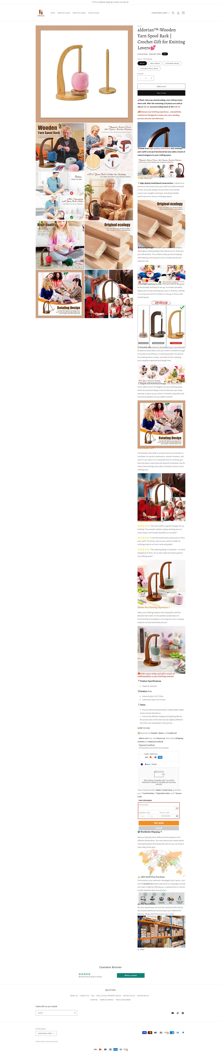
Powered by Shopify (52, 1041)
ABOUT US (74, 996)
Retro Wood (155, 63)
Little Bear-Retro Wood (149, 68)
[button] (173, 12)
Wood (142, 63)
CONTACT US (84, 996)
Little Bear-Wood (172, 63)
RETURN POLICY (143, 996)
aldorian (43, 1041)
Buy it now (161, 93)
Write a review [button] (131, 975)
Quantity (140, 74)
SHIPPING (94, 1000)
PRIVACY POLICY (129, 996)
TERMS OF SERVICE (107, 1000)
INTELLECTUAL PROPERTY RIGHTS (108, 996)
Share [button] (142, 949)
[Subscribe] (74, 1013)
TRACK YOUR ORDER (123, 1000)
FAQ (92, 996)
